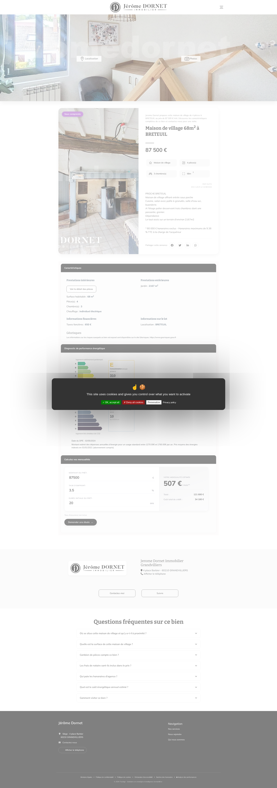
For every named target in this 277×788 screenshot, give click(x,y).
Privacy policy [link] (169, 402)
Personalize (154, 402)
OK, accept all (111, 402)
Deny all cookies (134, 402)
